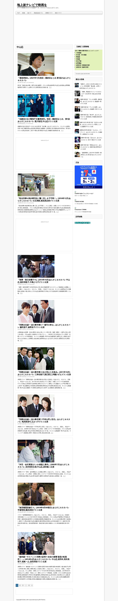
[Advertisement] (59, 28)
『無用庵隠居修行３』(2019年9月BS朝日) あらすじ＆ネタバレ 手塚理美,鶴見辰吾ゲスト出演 (43, 508)
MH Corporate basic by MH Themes (36, 599)
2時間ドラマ (48, 13)
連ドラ (29, 13)
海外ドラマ (58, 13)
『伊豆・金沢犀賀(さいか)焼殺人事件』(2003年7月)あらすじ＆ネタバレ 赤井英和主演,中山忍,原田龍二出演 (44, 465)
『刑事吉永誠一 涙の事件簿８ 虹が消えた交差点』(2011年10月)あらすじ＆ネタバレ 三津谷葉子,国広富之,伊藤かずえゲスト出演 (44, 373)
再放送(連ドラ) (38, 13)
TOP (18, 13)
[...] (50, 87)
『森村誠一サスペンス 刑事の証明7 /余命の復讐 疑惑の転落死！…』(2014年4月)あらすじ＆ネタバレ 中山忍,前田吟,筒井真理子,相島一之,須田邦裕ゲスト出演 (44, 559)
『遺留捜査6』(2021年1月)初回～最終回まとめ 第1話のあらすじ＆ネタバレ (44, 79)
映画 (23, 13)
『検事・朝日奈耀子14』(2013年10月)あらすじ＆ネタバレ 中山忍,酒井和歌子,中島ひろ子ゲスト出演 (44, 280)
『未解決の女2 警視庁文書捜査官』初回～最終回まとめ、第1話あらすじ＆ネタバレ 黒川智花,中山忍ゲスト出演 (44, 120)
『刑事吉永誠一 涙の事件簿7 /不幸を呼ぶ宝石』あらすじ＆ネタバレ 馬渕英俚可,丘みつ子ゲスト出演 (44, 420)
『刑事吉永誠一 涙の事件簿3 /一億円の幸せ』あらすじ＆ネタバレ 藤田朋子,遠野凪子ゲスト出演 (44, 326)
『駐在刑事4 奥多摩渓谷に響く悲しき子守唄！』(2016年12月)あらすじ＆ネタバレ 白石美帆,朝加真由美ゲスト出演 (44, 199)
